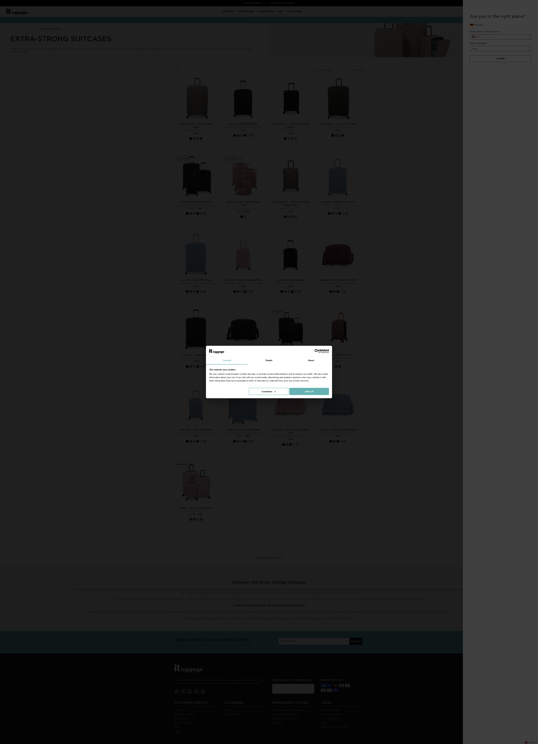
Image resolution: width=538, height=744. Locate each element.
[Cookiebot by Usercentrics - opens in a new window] (316, 351)
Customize (267, 391)
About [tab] (311, 360)
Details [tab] (269, 360)
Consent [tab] (227, 360)
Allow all (309, 391)
